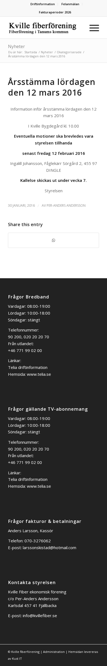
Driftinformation (42, 4)
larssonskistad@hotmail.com (49, 547)
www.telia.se (39, 374)
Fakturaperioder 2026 (55, 12)
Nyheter (16, 46)
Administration (54, 652)
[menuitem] (43, 4)
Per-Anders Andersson (66, 205)
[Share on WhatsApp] (53, 240)
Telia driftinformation (27, 367)
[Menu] (91, 28)
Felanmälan (70, 4)
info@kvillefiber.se (40, 615)
